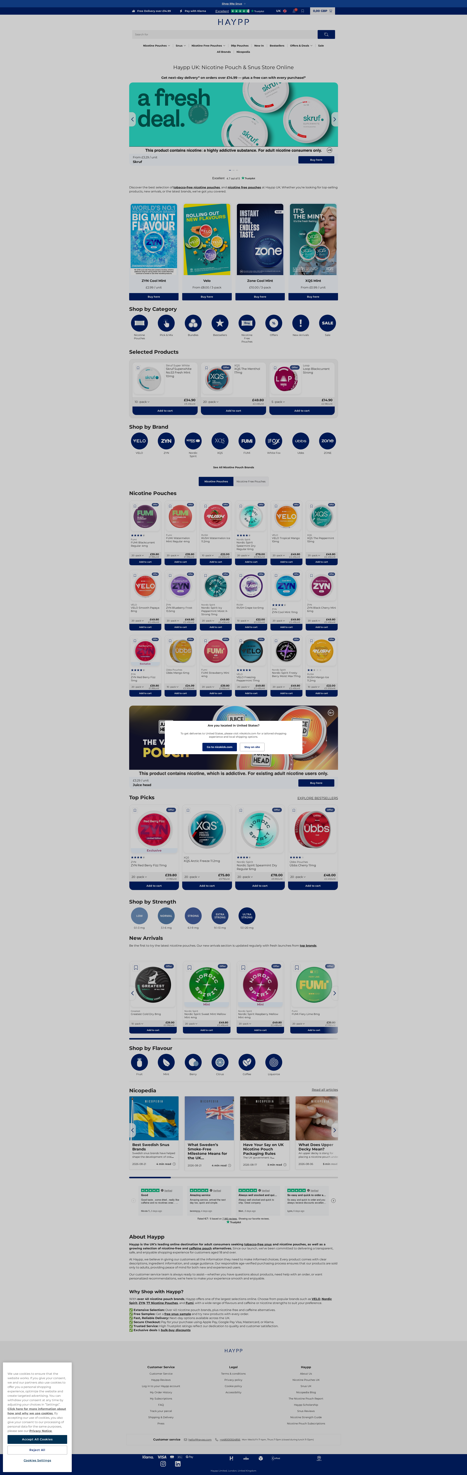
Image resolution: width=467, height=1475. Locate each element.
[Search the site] (326, 34)
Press (160, 1423)
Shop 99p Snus (232, 3)
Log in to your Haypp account (161, 1386)
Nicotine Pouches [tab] (216, 481)
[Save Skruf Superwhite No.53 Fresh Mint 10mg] (138, 368)
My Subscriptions (161, 1398)
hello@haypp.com (200, 1439)
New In (259, 45)
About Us (306, 1373)
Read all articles (325, 1090)
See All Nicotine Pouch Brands (233, 467)
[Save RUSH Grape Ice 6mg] (241, 575)
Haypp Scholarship (306, 1404)
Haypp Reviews (161, 1380)
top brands (308, 945)
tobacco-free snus (258, 1244)
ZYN (142, 1303)
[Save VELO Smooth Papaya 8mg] (135, 575)
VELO (316, 1299)
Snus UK (306, 1386)
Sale (321, 45)
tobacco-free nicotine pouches (196, 187)
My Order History (161, 1392)
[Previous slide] (132, 119)
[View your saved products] (302, 11)
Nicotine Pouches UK (306, 1380)
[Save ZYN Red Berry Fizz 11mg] (135, 641)
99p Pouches (239, 45)
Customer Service (161, 1367)
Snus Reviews (306, 1411)
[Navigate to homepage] (233, 1349)
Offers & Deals (299, 45)
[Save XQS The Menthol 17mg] (206, 368)
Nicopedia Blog (306, 1392)
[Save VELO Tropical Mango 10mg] (276, 506)
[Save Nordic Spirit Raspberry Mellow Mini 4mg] (243, 967)
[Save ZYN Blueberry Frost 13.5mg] (170, 575)
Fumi (190, 1303)
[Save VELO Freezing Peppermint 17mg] (241, 641)
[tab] (150, 1039)
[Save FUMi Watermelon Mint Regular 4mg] (170, 506)
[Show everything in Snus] (185, 45)
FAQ (161, 1404)
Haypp (306, 1367)
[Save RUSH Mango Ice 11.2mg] (311, 641)
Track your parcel (161, 1411)
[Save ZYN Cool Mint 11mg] (276, 575)
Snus (179, 45)
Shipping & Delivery (161, 1417)
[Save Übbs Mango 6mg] (170, 641)
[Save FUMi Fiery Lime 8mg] (297, 967)
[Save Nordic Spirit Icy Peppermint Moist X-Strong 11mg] (205, 575)
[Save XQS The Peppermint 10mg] (311, 506)
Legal (233, 1367)
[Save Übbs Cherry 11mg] (294, 810)
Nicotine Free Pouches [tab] (251, 481)
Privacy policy (233, 1380)
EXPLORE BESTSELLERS (317, 798)
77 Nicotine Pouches (162, 1303)
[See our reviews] (239, 11)
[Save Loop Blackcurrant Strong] (275, 368)
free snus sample (177, 1314)
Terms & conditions (233, 1373)
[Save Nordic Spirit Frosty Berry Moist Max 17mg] (276, 641)
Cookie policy (233, 1386)
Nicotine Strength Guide (306, 1417)
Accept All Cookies (37, 1439)
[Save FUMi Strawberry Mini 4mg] (205, 641)
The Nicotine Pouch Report (306, 1398)
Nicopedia (243, 52)
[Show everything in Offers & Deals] (311, 45)
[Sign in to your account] (293, 11)
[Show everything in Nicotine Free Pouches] (224, 45)
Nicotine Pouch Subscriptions (306, 1423)
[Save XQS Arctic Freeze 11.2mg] (188, 810)
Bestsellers (277, 45)
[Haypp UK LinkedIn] (177, 1464)
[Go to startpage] (233, 22)
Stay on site (252, 747)
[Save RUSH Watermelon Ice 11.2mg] (205, 506)
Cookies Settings (37, 1460)
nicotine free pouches (244, 187)
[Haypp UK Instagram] (163, 1464)
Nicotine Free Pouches (207, 45)
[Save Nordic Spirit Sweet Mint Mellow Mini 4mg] (189, 967)
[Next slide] (334, 119)
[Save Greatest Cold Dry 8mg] (136, 967)
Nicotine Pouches (155, 45)
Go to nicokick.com (219, 747)
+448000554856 (230, 1439)
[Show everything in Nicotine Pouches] (169, 45)
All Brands (224, 52)
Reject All (37, 1450)
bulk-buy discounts (176, 1330)
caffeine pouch (200, 1248)
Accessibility (233, 1392)
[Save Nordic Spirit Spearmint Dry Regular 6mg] (241, 506)
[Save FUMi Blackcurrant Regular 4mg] (135, 506)
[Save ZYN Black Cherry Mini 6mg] (311, 575)
